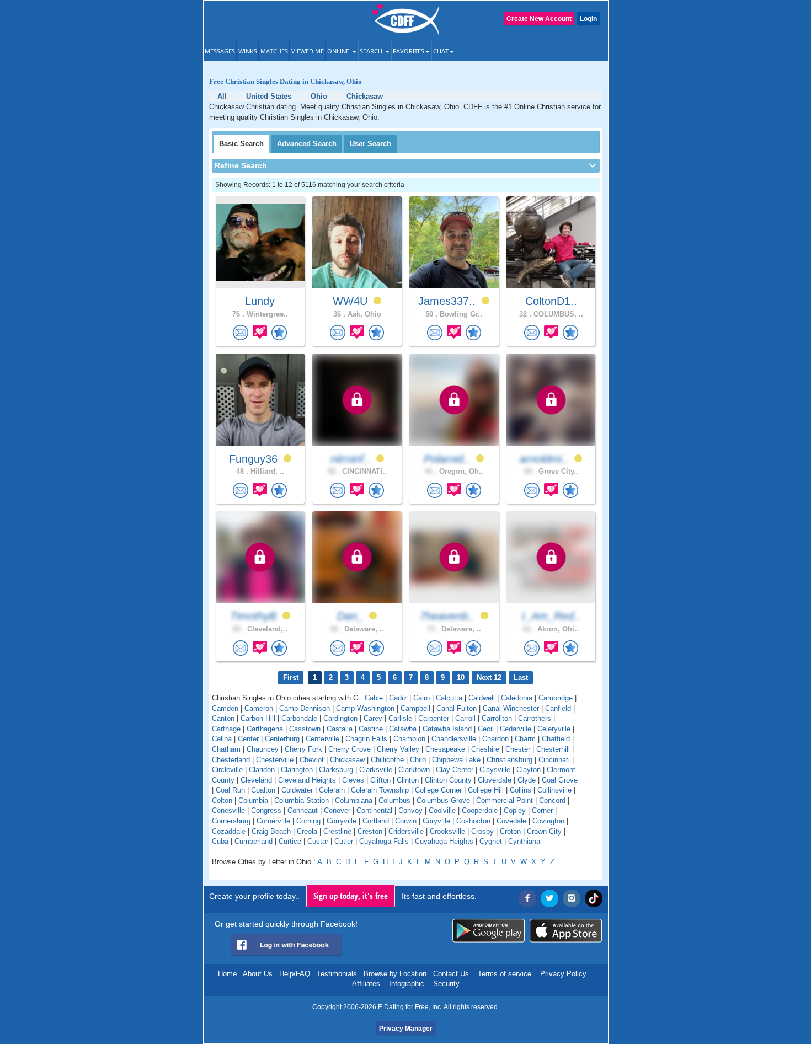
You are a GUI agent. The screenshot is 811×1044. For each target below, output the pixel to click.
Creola (307, 831)
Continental (374, 810)
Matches (274, 51)
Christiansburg (509, 760)
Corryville (341, 821)
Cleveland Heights (307, 780)
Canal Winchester (511, 708)
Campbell (415, 708)
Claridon (262, 769)
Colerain (332, 790)
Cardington (340, 718)
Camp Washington (365, 708)
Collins (520, 790)
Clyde (526, 780)
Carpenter (433, 718)
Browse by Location (395, 974)
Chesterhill (553, 749)
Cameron (258, 708)
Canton (223, 718)
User (370, 144)
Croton (510, 831)
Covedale (511, 821)
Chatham (226, 749)
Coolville (442, 810)
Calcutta (449, 698)
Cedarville (515, 729)
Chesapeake (445, 749)
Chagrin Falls (366, 739)
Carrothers (534, 718)
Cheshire (485, 749)
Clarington (297, 769)
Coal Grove (560, 780)
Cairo (421, 698)
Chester (517, 749)
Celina (222, 739)
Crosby (482, 831)
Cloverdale (494, 780)
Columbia (253, 800)
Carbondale (299, 718)
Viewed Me (307, 51)
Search (372, 51)
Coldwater (297, 790)
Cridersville (406, 831)
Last (521, 677)
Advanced (307, 144)
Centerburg (282, 739)
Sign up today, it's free (350, 895)
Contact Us (451, 974)
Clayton (528, 769)
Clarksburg (336, 769)
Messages (220, 51)
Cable (374, 698)
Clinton (408, 780)
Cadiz (398, 698)
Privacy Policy (563, 974)
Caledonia (516, 698)
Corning (308, 821)
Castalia (340, 729)
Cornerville (273, 821)
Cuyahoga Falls (384, 841)
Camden (225, 708)
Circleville (227, 769)
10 (461, 677)
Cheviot (312, 760)
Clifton (380, 780)
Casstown (305, 729)
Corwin (406, 821)
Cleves (353, 780)
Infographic (406, 983)
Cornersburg (231, 821)
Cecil (486, 729)
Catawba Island (447, 729)
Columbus (394, 800)
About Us (258, 974)
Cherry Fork (303, 749)
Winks (247, 51)
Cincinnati (554, 760)
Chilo (418, 760)
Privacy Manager (406, 1028)
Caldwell (481, 698)
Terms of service (504, 974)
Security (446, 983)
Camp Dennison (304, 708)
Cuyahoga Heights (444, 841)
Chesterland (231, 760)
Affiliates (366, 983)
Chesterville (275, 760)
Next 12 (489, 677)
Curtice (290, 841)
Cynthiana (524, 841)
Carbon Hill (258, 718)
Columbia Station (301, 800)
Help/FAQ (294, 974)
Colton (222, 800)
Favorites (408, 51)
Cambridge (555, 698)
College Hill (486, 790)
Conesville (228, 810)
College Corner (438, 790)
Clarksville (375, 769)
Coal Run (230, 790)
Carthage (226, 729)
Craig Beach (271, 831)
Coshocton (473, 821)
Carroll (465, 718)
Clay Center (454, 769)
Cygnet (490, 841)
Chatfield (556, 739)
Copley (515, 810)
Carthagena (265, 729)
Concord (552, 800)
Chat (441, 51)
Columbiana (353, 800)
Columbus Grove (443, 800)
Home (227, 974)
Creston (370, 831)
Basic (241, 144)
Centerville (322, 739)
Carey (373, 718)
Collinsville (554, 790)
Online (339, 51)
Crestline (337, 831)
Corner (542, 810)
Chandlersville (453, 739)
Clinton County (448, 780)
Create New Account (539, 19)
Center (248, 739)
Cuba (220, 841)
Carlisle (400, 718)
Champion (409, 739)
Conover (337, 810)
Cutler (343, 841)
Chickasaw (347, 760)
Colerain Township (380, 790)
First (290, 677)
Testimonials (337, 974)
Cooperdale (480, 810)
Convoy (410, 810)
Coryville (436, 821)
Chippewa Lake (456, 760)
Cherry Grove (349, 749)
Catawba (403, 729)
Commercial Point (504, 800)
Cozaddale (229, 831)
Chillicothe (387, 760)
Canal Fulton (456, 708)
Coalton (263, 790)
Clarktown (414, 769)
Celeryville (553, 729)
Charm (525, 739)
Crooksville (447, 831)
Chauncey (263, 749)
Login (588, 19)
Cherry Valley (398, 749)
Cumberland (253, 841)
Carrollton (497, 718)
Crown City (544, 831)
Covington (548, 821)
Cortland (375, 821)
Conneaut (302, 810)
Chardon (495, 739)
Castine (371, 729)
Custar (317, 841)
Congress (266, 810)
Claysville (494, 769)
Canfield (558, 708)
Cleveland (256, 780)
